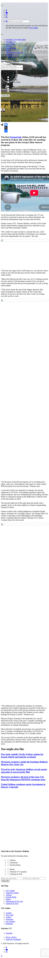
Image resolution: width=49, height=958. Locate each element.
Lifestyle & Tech (16, 91)
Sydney (8, 917)
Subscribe (5, 96)
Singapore (9, 919)
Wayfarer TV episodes (18, 89)
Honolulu (9, 924)
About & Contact (12, 893)
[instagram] (6, 15)
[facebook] (6, 11)
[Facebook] (5, 124)
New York (9, 915)
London (9, 913)
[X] (5, 127)
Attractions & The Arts (14, 901)
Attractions (14, 80)
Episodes (9, 933)
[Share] (5, 130)
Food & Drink (15, 82)
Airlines (13, 77)
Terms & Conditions (13, 939)
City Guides (33, 28)
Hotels (12, 86)
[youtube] (7, 13)
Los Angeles (10, 921)
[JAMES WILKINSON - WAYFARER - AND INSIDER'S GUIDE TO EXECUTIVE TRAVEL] (2, 5)
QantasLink (16, 137)
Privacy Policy (11, 937)
